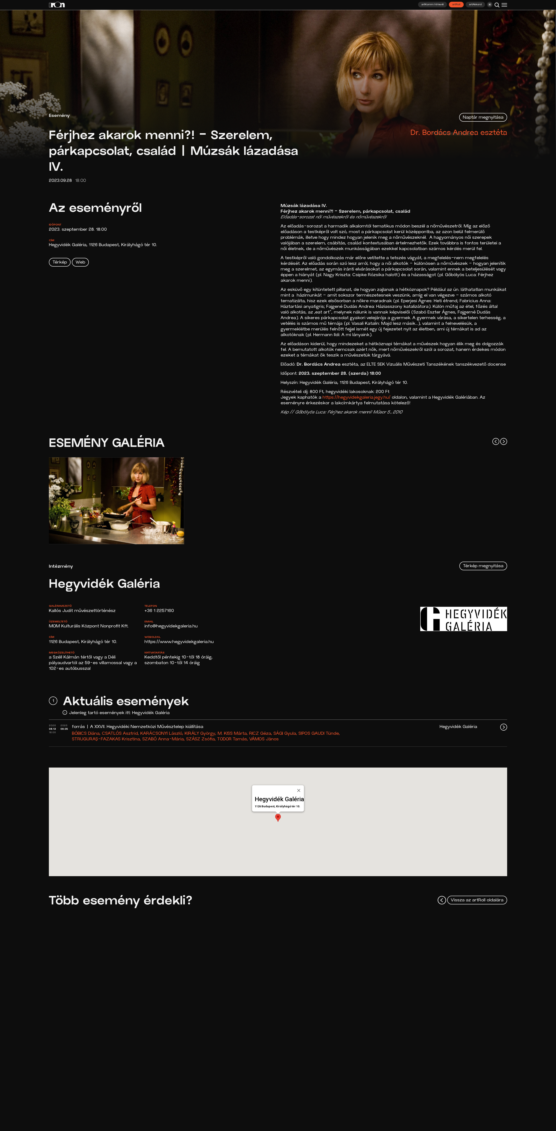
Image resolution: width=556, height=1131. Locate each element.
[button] (278, 818)
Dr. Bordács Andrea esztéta (458, 133)
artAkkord (475, 4)
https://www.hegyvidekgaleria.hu (179, 642)
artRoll (456, 4)
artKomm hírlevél (432, 4)
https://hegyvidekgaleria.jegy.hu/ (357, 397)
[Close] (298, 790)
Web (80, 262)
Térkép (60, 262)
